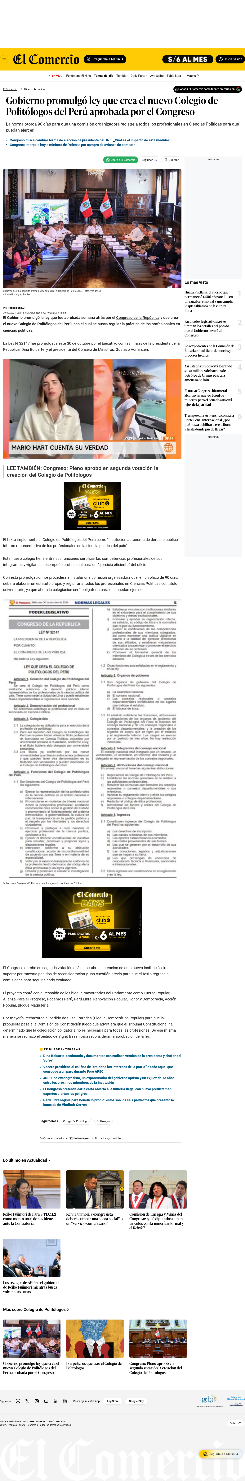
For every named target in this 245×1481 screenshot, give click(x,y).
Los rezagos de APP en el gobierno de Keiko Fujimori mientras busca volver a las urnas (31, 1287)
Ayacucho (157, 76)
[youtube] (46, 1401)
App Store (113, 1401)
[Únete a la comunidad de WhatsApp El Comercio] (120, 159)
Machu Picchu (196, 76)
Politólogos (103, 1121)
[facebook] (18, 1401)
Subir (233, 1423)
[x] (27, 1401)
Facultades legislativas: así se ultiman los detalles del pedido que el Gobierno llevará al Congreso (207, 328)
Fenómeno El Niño (78, 76)
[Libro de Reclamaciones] (236, 1401)
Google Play (136, 1401)
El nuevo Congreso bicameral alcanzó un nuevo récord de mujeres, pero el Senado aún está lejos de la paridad (208, 397)
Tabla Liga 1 (175, 76)
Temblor (121, 76)
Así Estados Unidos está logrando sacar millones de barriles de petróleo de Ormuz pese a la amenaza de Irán (208, 373)
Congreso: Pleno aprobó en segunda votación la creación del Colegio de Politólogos (155, 1368)
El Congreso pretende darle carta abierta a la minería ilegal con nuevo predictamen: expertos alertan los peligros (107, 1091)
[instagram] (36, 1401)
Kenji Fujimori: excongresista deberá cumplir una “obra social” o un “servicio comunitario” (94, 1219)
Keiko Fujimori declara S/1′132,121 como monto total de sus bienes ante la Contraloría (29, 1219)
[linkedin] (55, 1401)
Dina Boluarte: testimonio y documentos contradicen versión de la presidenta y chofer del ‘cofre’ (112, 1058)
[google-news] (65, 1401)
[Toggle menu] (4, 59)
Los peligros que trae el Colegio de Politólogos (94, 1366)
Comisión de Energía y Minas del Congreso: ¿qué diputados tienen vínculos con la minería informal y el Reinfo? (156, 1221)
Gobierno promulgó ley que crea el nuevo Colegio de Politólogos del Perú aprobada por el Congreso (31, 1368)
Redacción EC (16, 307)
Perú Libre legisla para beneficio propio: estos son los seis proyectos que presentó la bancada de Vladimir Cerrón (108, 1102)
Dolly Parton (139, 76)
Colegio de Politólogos (76, 1121)
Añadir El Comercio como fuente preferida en (207, 89)
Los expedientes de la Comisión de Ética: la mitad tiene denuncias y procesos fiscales (209, 350)
